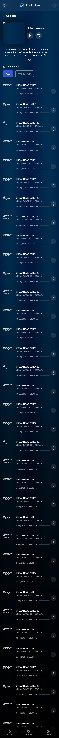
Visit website (13, 66)
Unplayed (24, 73)
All (8, 73)
